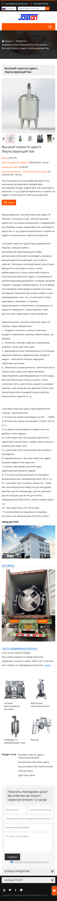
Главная (7, 41)
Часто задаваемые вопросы (19, 648)
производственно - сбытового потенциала (25, 171)
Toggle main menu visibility (50, 27)
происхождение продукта (16, 162)
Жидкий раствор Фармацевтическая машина (24, 44)
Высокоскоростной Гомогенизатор (35, 766)
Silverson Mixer (25, 770)
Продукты (21, 41)
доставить (8, 565)
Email (9, 202)
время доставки (10, 166)
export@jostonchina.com (17, 3)
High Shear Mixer (26, 775)
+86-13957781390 (40, 3)
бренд (5, 157)
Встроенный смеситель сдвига (33, 762)
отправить (12, 857)
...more (46, 665)
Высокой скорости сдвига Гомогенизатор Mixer (31, 756)
